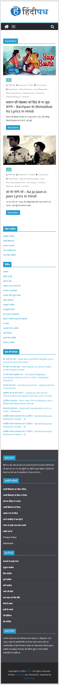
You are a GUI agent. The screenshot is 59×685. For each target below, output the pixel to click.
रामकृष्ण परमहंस (8, 236)
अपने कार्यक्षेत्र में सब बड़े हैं (12, 519)
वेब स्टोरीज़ (7, 621)
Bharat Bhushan (25, 89)
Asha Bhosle (13, 179)
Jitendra (42, 182)
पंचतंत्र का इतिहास (10, 290)
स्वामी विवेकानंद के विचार (12, 507)
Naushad (40, 93)
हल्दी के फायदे (8, 609)
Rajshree (9, 186)
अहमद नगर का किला (10, 513)
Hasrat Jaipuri (31, 182)
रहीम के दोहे (7, 281)
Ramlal (17, 186)
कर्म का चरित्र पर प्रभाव (12, 501)
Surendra (25, 96)
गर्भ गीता (6, 323)
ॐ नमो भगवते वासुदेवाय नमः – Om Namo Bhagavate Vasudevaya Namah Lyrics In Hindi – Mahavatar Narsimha (26, 377)
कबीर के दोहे (7, 276)
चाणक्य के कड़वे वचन (11, 561)
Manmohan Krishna (14, 93)
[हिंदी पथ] (6, 26)
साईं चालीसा (7, 333)
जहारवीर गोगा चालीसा (10, 328)
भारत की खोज (8, 591)
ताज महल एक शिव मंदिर (11, 597)
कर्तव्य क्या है (7, 531)
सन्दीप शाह (11, 85)
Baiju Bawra (13, 89)
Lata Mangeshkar (41, 89)
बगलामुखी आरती (9, 309)
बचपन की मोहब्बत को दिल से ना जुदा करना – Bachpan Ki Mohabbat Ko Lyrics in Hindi (29, 106)
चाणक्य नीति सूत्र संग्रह (12, 295)
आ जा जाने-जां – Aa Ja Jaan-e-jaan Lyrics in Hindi (26, 193)
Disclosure (8, 543)
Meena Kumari (29, 93)
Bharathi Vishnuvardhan (29, 179)
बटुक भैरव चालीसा (9, 337)
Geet (42, 179)
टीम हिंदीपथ (7, 615)
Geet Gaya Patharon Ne (15, 182)
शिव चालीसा (7, 573)
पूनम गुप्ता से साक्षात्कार (11, 314)
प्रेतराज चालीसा (9, 342)
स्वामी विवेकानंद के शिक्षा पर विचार (15, 495)
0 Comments (41, 85)
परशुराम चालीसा (8, 304)
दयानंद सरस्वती (8, 245)
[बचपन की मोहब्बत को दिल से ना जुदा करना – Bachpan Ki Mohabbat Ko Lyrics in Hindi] (29, 60)
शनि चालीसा (7, 585)
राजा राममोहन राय (9, 250)
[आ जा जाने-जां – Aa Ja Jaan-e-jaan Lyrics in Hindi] (29, 150)
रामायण (5, 271)
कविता (8, 80)
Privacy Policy (10, 537)
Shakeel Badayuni (13, 96)
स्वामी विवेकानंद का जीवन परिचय (14, 489)
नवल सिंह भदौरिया (9, 255)
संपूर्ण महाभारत (8, 300)
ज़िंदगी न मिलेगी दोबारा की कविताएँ (15, 318)
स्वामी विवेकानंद (8, 240)
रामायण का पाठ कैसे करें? (12, 285)
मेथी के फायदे (7, 603)
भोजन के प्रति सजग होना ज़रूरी (14, 525)
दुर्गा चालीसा (7, 579)
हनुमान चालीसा (8, 567)
